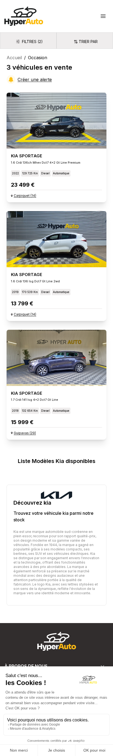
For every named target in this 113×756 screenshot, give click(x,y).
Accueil (14, 57)
